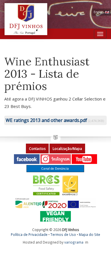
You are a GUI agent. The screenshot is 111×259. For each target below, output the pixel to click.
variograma (73, 242)
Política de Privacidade (29, 234)
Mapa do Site (89, 234)
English (99, 12)
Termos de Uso (63, 234)
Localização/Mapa (67, 148)
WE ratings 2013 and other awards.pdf (46, 120)
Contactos (37, 148)
